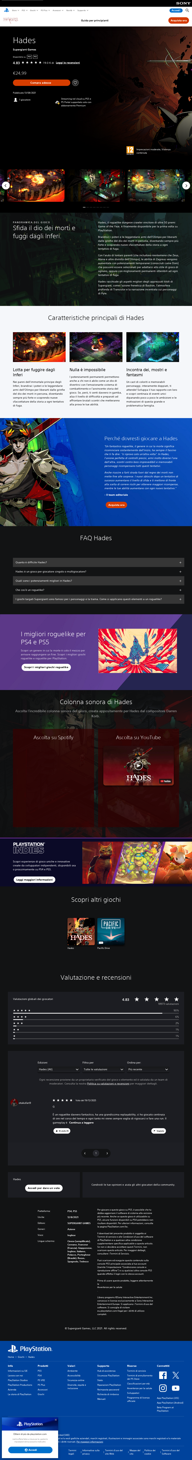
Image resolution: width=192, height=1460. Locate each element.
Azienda (12, 1389)
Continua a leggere (81, 1122)
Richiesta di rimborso (108, 1394)
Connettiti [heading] (163, 1366)
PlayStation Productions (20, 1384)
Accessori (56, 10)
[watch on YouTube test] (165, 781)
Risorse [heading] (131, 1366)
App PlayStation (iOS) (168, 1398)
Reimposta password (108, 1389)
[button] (46, 667)
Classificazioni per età (138, 1383)
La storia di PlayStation (19, 1394)
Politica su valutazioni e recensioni (108, 1083)
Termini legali (72, 1452)
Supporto (81, 10)
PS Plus (44, 10)
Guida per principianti (95, 20)
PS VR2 (41, 1380)
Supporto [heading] (103, 1366)
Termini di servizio (136, 1370)
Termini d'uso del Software (171, 1452)
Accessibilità (74, 1375)
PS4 (40, 1375)
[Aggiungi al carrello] (41, 83)
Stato (100, 1380)
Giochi (32, 10)
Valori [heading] (71, 1366)
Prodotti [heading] (43, 1366)
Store (14, 10)
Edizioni (42, 1062)
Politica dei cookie (150, 1452)
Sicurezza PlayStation (108, 1375)
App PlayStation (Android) (170, 1402)
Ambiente (73, 1370)
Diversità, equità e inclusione (77, 1386)
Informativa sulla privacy (91, 1452)
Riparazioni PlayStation (109, 1384)
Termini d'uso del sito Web (114, 1452)
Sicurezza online (76, 1380)
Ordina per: (134, 1062)
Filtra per (88, 1062)
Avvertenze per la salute (109, 1287)
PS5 (23, 10)
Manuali (101, 1399)
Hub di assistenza (106, 1370)
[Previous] (6, 185)
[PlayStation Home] (6, 10)
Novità (69, 10)
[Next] (186, 185)
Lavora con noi (15, 1375)
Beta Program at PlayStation (165, 1409)
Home (11, 1357)
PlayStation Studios (18, 1380)
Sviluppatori (133, 1393)
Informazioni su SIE (17, 1370)
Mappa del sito (135, 1452)
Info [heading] (10, 1366)
